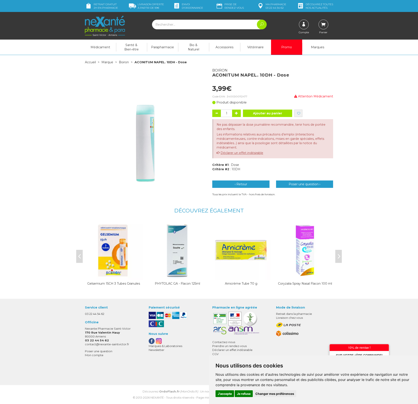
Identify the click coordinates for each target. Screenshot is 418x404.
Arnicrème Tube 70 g (241, 283)
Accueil (90, 62)
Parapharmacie (162, 47)
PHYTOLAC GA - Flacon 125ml (177, 283)
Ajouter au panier (267, 113)
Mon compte (94, 355)
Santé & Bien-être (131, 47)
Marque (107, 62)
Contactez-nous (223, 342)
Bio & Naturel (193, 47)
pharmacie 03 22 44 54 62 (276, 6)
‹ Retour (241, 184)
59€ (151, 6)
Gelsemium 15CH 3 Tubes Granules (113, 283)
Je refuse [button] (244, 394)
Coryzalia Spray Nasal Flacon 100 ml (305, 283)
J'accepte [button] (225, 394)
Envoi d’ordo (192, 6)
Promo (286, 47)
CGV (215, 354)
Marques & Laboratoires (165, 346)
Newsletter (156, 350)
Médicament (100, 47)
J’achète (113, 276)
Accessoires (224, 47)
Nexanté (157, 397)
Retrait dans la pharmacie (294, 314)
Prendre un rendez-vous (229, 346)
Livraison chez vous (289, 317)
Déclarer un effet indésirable (242, 153)
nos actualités (319, 6)
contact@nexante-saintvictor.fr (107, 344)
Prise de (234, 6)
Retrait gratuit (106, 6)
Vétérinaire (255, 47)
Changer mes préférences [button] (274, 394)
